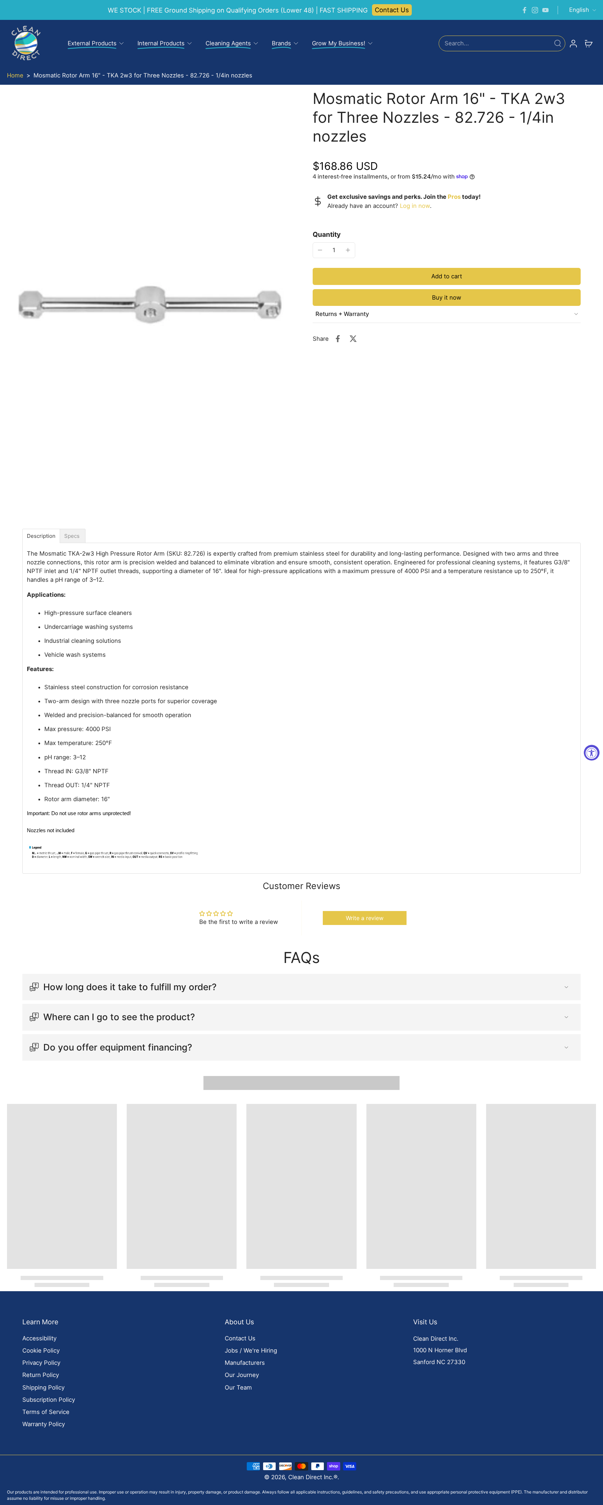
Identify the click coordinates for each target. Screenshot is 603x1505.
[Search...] (558, 43)
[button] (447, 276)
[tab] (41, 536)
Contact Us (392, 10)
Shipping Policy (43, 1387)
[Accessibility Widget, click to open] (592, 752)
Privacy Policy (41, 1362)
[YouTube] (545, 10)
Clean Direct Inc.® (312, 1477)
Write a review (365, 918)
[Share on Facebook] (337, 338)
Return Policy (40, 1374)
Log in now (415, 205)
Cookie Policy (41, 1350)
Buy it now (446, 297)
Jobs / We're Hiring (251, 1350)
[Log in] (573, 43)
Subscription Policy (48, 1399)
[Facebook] (524, 10)
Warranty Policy (43, 1424)
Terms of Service (45, 1411)
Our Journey (242, 1374)
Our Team (238, 1387)
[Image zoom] (148, 307)
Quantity (327, 234)
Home (15, 75)
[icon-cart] (588, 43)
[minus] (320, 250)
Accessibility (39, 1338)
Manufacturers (245, 1362)
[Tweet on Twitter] (353, 338)
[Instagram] (535, 10)
